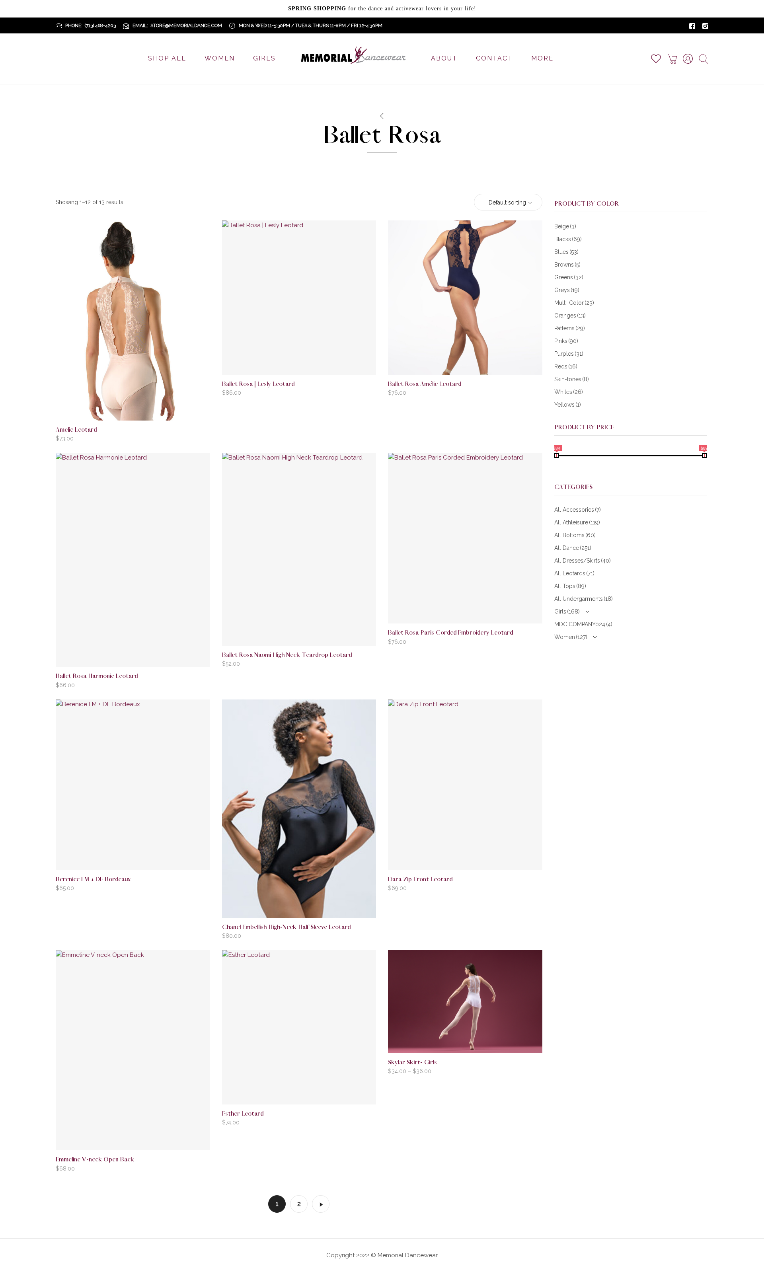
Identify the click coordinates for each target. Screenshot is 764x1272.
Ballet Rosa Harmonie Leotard (97, 676)
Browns (567, 264)
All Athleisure (577, 522)
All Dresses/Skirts (582, 560)
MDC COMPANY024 (583, 624)
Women (570, 637)
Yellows (567, 404)
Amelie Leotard (76, 430)
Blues (566, 252)
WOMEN (220, 58)
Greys (566, 290)
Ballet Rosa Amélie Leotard (424, 384)
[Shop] (382, 116)
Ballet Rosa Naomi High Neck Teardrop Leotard (287, 655)
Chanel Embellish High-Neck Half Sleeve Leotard (286, 927)
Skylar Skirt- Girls (412, 1062)
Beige (565, 226)
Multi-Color (574, 303)
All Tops (570, 586)
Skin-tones (571, 379)
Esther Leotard (242, 1113)
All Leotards (574, 573)
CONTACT (494, 58)
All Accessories (577, 509)
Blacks (568, 239)
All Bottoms (575, 535)
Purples (568, 354)
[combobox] (508, 202)
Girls (567, 611)
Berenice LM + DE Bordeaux (93, 879)
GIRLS (264, 58)
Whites (568, 392)
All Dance (572, 548)
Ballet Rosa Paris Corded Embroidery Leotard (450, 632)
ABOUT (444, 58)
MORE (542, 58)
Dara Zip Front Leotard (420, 879)
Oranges (570, 315)
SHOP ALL (167, 58)
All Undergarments (583, 599)
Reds (565, 366)
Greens (568, 277)
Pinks (566, 341)
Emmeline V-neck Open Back (95, 1159)
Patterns (569, 328)
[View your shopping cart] (675, 59)
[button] (145, 407)
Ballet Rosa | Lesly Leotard (258, 384)
